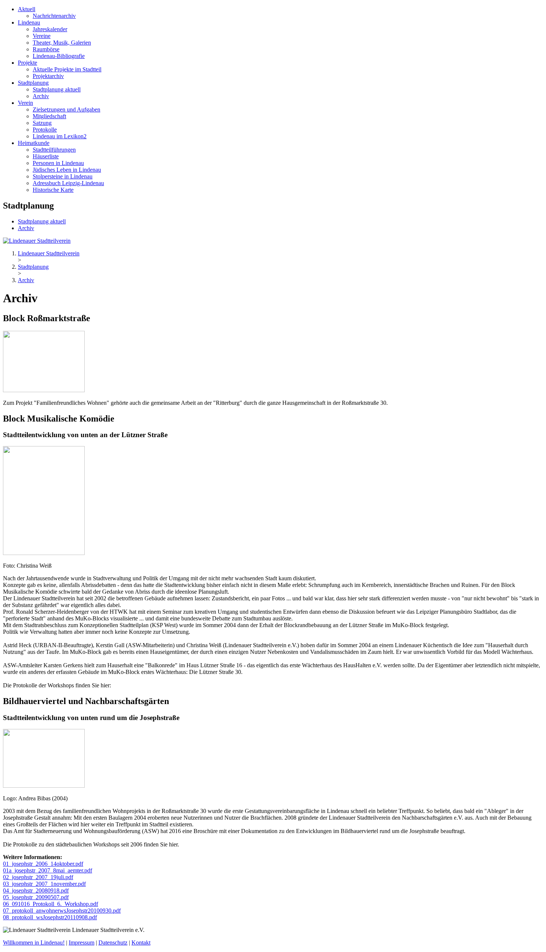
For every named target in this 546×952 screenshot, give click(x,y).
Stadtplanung (33, 83)
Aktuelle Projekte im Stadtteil (67, 69)
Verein (25, 103)
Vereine (42, 36)
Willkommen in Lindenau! (34, 942)
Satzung (42, 123)
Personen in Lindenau (58, 163)
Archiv (41, 96)
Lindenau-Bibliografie (59, 56)
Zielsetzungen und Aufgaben (66, 109)
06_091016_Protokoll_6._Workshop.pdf (50, 904)
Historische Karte (53, 190)
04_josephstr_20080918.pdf (36, 890)
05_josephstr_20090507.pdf (36, 897)
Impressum (81, 942)
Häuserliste (46, 156)
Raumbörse (46, 49)
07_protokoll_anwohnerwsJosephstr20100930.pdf (62, 910)
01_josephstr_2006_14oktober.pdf (43, 864)
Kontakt (140, 942)
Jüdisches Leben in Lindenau (67, 170)
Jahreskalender (50, 29)
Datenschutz (112, 942)
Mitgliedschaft (49, 116)
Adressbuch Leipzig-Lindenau (68, 183)
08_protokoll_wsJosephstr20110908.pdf (50, 917)
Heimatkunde (33, 143)
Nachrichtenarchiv (54, 16)
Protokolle (45, 129)
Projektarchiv (48, 76)
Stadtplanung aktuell (57, 89)
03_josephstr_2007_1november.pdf (44, 884)
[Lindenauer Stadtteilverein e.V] (37, 241)
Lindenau (29, 22)
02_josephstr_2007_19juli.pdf (38, 877)
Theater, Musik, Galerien (62, 42)
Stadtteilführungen (54, 149)
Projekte (27, 62)
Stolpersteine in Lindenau (62, 176)
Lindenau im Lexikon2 (60, 136)
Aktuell (26, 9)
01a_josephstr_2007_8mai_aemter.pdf (47, 870)
